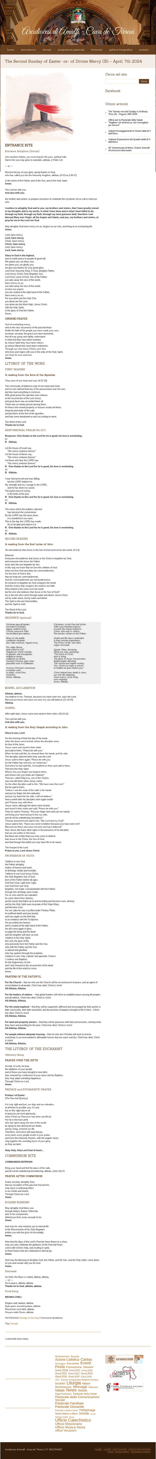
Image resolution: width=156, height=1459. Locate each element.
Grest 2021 (61, 1373)
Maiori (86, 1383)
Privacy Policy (122, 1451)
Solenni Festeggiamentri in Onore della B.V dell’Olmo (129, 132)
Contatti (144, 49)
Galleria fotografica (120, 49)
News (71, 1390)
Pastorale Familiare (69, 1403)
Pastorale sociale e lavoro (66, 1410)
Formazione (74, 1367)
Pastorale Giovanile (69, 1406)
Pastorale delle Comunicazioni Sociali (77, 1398)
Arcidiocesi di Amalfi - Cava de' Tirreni (78, 32)
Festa (60, 1366)
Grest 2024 (61, 1376)
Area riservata (120, 1449)
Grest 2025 (74, 1376)
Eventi (85, 1363)
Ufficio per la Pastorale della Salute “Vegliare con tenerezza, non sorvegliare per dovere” (128, 122)
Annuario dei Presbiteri (139, 1449)
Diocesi (47, 49)
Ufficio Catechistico (73, 1420)
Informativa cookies (140, 1451)
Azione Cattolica (67, 1359)
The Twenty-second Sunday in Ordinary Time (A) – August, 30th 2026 (128, 112)
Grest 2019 (74, 1370)
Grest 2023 (87, 1373)
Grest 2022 (74, 1373)
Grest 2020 (87, 1370)
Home (10, 49)
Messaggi (80, 1386)
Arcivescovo (28, 49)
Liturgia (14, 1323)
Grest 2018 (61, 1370)
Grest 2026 (86, 1376)
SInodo (71, 1417)
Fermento (96, 49)
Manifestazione (63, 1387)
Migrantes (93, 1387)
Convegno (60, 1363)
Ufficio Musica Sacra (70, 1427)
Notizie (82, 1390)
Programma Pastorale (71, 49)
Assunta (75, 1356)
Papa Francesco (63, 1394)
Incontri (60, 1383)
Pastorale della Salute (85, 1393)
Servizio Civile (61, 1417)
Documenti (73, 1363)
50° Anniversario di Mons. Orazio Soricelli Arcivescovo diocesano (128, 149)
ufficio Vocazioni (65, 1430)
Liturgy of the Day (29, 1317)
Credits (98, 1449)
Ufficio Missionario (68, 1423)
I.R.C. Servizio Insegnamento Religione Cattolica (76, 1380)
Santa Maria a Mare (66, 1413)
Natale (60, 1390)
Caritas (86, 1359)
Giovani (88, 1367)
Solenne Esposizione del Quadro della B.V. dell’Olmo (129, 140)
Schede (84, 1413)
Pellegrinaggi (87, 1410)
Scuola (93, 1414)
